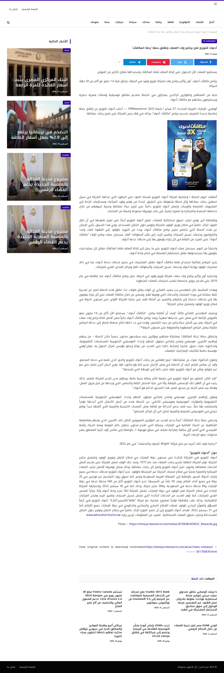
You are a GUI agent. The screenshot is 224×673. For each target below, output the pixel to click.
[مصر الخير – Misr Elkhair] (188, 9)
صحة (107, 22)
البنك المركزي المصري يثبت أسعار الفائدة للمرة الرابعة (41, 82)
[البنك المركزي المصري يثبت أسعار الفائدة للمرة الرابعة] (39, 72)
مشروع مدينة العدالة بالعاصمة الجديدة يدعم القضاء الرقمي (45, 184)
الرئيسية (213, 32)
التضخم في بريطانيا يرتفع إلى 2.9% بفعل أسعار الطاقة (39, 134)
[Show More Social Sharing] (118, 62)
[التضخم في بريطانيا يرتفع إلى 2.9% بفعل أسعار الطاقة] (39, 124)
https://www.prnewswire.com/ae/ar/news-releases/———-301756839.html (181, 549)
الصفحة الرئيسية (30, 9)
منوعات (94, 22)
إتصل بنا (13, 9)
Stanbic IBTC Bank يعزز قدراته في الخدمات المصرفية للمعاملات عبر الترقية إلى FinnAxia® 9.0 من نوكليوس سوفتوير (148, 597)
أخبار (211, 22)
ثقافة (170, 22)
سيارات (119, 22)
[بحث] (8, 22)
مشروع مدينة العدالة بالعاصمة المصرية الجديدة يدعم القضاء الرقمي (42, 237)
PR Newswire (209, 41)
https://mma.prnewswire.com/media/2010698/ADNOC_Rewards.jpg (173, 524)
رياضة (158, 22)
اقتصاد (199, 22)
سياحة (132, 22)
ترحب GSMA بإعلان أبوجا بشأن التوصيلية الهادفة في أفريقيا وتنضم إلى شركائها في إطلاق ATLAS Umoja (150, 631)
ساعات (146, 22)
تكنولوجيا (184, 22)
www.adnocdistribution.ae (103, 515)
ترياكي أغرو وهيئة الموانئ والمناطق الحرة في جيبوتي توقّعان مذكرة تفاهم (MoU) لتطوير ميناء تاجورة (100, 631)
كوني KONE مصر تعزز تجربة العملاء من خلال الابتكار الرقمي (195, 627)
